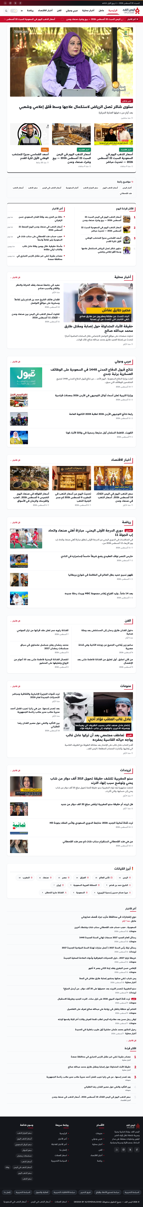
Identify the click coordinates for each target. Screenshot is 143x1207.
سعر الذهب (33, 188)
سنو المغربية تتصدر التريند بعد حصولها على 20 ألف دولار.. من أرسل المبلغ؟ (99, 988)
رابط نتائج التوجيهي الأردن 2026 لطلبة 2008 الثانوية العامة (101, 413)
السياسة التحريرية (59, 1161)
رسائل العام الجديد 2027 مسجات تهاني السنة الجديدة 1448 (107, 937)
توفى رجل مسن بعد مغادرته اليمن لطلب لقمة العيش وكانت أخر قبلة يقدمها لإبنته (97, 1019)
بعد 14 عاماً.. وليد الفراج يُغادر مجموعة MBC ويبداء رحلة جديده (99, 593)
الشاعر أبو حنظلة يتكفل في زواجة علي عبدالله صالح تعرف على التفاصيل (101, 1009)
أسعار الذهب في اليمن (51, 188)
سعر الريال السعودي (23, 1144)
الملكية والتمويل (42, 1192)
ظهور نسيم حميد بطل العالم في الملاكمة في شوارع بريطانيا (100, 574)
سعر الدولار (27, 1150)
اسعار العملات (61, 1155)
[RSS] (5, 3)
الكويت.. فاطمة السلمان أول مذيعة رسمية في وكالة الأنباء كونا (99, 432)
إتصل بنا (63, 1150)
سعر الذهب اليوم (25, 1173)
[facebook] (20, 3)
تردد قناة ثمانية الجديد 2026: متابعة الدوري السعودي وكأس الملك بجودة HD (91, 822)
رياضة (30, 10)
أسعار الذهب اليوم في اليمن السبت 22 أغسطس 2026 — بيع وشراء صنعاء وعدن (72, 158)
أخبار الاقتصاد (45, 10)
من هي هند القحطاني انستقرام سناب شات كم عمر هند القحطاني (98, 841)
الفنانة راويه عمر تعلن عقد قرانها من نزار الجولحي (42, 630)
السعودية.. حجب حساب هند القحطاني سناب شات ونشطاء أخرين (105, 927)
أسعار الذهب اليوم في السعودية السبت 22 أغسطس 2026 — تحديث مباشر (115, 158)
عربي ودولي (72, 10)
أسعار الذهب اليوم (110, 188)
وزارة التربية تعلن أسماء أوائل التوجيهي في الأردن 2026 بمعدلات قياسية (94, 395)
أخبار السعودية (72, 188)
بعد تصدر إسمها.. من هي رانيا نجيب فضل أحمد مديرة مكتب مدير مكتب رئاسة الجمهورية (89, 1077)
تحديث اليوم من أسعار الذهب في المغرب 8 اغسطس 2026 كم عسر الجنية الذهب (73, 497)
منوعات (125, 686)
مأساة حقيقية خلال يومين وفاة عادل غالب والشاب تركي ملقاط (42, 248)
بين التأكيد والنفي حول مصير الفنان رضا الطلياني (107, 1087)
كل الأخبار (15, 277)
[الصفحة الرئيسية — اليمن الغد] (131, 11)
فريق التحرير (85, 1192)
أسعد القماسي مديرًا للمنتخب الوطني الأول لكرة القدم (103, 239)
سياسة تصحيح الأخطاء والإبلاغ (107, 1192)
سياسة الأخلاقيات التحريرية (64, 1192)
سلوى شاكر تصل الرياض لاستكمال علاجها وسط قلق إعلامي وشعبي (76, 106)
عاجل (101, 10)
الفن (59, 10)
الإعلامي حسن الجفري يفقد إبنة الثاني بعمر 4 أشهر (112, 968)
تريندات (125, 770)
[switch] (13, 11)
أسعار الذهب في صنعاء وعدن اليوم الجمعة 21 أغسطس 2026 (40, 228)
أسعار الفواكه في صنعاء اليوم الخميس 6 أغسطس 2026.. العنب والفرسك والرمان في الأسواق (31, 497)
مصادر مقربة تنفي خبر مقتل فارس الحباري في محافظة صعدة (39, 257)
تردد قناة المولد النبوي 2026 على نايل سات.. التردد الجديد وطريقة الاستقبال (96, 998)
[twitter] (15, 3)
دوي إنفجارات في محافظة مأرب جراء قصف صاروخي (108, 916)
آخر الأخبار (62, 1139)
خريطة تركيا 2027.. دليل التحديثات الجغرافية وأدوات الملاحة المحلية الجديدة (100, 958)
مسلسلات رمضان (24, 1156)
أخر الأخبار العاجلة (59, 1144)
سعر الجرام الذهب (90, 188)
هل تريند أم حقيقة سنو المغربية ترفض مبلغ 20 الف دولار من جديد (97, 804)
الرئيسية (113, 10)
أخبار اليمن (127, 188)
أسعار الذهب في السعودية (15, 1201)
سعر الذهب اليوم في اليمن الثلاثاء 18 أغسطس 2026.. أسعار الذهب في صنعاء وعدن (114, 497)
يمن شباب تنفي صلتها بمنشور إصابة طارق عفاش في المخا (107, 978)
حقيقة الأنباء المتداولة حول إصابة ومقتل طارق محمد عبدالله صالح (99, 1067)
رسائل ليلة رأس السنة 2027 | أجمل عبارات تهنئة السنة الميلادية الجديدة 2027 (99, 947)
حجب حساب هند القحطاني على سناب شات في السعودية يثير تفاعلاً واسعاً (39, 238)
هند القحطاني (126, 193)
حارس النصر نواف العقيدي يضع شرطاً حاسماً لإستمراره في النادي (97, 556)
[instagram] (10, 3)
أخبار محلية (88, 10)
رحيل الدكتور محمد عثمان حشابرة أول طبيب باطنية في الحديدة (105, 1029)
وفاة (7, 1167)
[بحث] (6, 11)
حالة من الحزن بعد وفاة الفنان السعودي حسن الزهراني (40, 218)
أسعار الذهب (18, 188)
